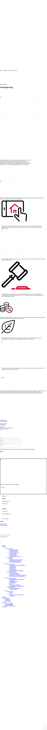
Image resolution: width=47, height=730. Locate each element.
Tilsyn (11, 583)
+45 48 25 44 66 (3, 420)
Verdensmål (12, 595)
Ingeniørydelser (13, 567)
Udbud (11, 558)
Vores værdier (7, 600)
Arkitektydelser (13, 566)
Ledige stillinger (8, 604)
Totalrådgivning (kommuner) (15, 560)
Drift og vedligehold (14, 572)
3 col (6, 577)
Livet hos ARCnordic (9, 603)
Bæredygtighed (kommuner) (15, 561)
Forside (3, 545)
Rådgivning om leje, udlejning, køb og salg (18, 575)
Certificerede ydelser (11, 587)
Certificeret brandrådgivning (15, 588)
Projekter (4, 596)
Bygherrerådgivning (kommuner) (16, 559)
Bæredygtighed (10, 591)
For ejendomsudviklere (11, 578)
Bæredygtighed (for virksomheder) (16, 570)
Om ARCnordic (5, 598)
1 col (6, 547)
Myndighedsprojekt (13, 581)
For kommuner (10, 557)
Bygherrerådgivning (14, 551)
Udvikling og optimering (14, 573)
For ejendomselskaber (11, 571)
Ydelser (3, 546)
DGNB (11, 592)
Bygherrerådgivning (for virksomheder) (17, 565)
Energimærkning (13, 553)
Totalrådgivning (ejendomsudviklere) (17, 579)
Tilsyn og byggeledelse (14, 552)
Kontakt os (4, 606)
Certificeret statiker (13, 589)
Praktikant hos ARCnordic (10, 605)
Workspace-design (13, 569)
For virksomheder (10, 564)
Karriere (4, 602)
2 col (6, 563)
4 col (6, 590)
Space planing (12, 568)
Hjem (1, 70)
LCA (11, 593)
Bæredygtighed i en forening (15, 556)
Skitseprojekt (12, 580)
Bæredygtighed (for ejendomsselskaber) (17, 576)
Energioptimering (13, 555)
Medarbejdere (7, 599)
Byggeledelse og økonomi (15, 584)
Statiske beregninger (14, 554)
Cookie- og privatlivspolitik (5, 534)
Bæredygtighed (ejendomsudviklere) (17, 586)
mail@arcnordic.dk (3, 421)
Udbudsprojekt (13, 582)
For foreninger (10, 548)
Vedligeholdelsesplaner (14, 549)
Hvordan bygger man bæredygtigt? (16, 594)
